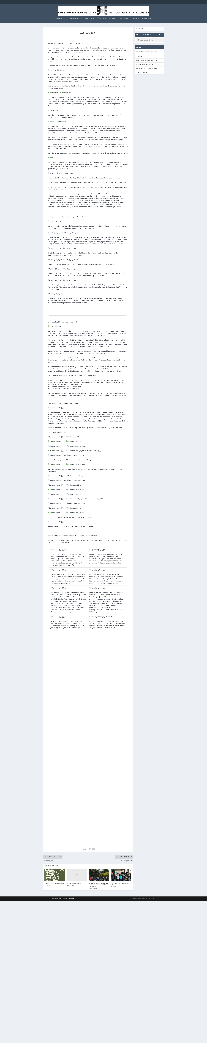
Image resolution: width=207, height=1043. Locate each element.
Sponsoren (146, 18)
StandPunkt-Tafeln (141, 72)
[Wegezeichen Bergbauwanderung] (54, 875)
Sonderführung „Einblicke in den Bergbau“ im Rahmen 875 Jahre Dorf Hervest (98, 884)
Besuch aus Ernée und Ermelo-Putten (120, 883)
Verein (134, 18)
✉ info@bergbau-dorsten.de (59, 2)
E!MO (60, 898)
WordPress (72, 898)
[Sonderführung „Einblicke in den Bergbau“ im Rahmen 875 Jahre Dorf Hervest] (99, 875)
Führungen (101, 18)
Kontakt (153, 898)
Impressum (134, 898)
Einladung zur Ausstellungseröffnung (146, 51)
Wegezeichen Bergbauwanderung (54, 883)
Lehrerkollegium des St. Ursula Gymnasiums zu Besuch (148, 55)
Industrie (124, 18)
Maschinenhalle (74, 18)
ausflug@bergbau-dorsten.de (58, 196)
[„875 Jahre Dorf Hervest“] (77, 875)
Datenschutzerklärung (144, 898)
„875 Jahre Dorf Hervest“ (74, 883)
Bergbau (112, 18)
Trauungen (89, 18)
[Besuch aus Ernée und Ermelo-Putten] (121, 875)
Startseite (60, 18)
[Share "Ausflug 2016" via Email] (90, 849)
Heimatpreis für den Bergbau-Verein (146, 68)
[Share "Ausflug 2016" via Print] (93, 849)
